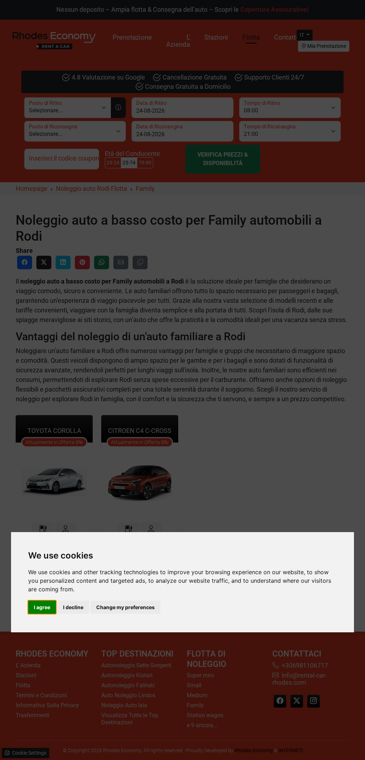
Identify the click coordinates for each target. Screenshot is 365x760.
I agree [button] (42, 607)
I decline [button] (73, 607)
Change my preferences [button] (125, 607)
